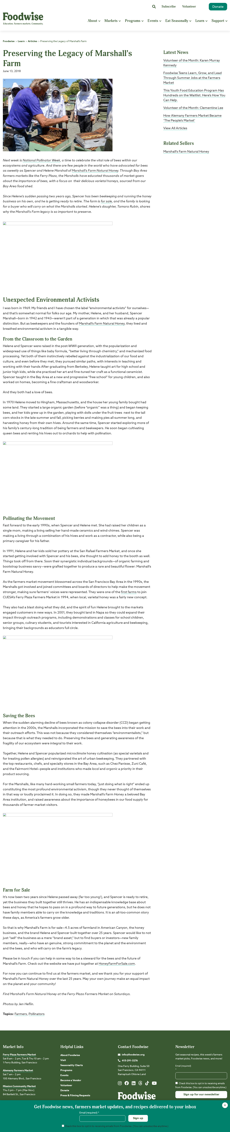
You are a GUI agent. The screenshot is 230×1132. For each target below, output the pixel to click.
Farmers (21, 1014)
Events (153, 21)
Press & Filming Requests (75, 1095)
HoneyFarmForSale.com (117, 963)
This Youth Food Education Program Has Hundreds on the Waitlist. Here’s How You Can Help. (194, 95)
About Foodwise (70, 1055)
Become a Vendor (70, 1080)
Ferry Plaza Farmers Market (19, 1054)
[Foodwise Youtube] (154, 1084)
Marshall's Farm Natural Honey (186, 151)
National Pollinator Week (41, 160)
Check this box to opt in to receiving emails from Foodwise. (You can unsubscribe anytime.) (116, 1126)
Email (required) (183, 1068)
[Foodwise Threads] (140, 1084)
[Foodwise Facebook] (127, 1084)
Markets (111, 21)
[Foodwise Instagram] (120, 1084)
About (92, 21)
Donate (218, 6)
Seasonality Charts (71, 1065)
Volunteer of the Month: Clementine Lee (193, 108)
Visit (63, 1060)
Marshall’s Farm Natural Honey (95, 170)
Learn (199, 21)
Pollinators (37, 1014)
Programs (132, 21)
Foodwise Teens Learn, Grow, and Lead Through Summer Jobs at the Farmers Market (192, 78)
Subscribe (169, 6)
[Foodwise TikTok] (147, 1084)
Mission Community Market (19, 1086)
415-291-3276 (130, 1060)
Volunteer (189, 6)
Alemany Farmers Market (18, 1070)
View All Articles (175, 128)
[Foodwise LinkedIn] (133, 1084)
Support (217, 21)
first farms (129, 592)
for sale (106, 201)
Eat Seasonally (176, 21)
